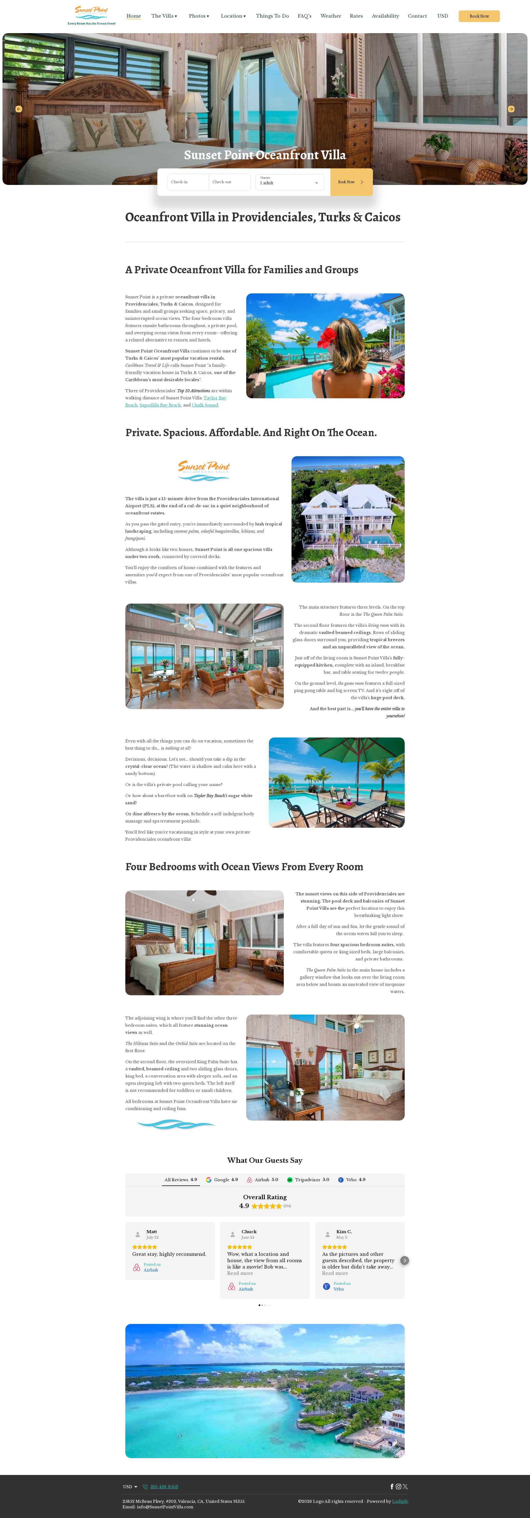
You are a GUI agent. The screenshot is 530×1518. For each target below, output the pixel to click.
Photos (199, 16)
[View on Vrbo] (327, 1234)
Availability (385, 16)
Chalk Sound (205, 405)
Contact (417, 16)
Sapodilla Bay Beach (160, 405)
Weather (330, 16)
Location (233, 16)
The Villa (164, 16)
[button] (125, 1260)
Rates (356, 16)
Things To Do (272, 16)
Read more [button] (240, 1273)
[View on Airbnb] (137, 1234)
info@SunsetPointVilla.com (165, 1506)
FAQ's (305, 16)
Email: (129, 1506)
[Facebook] (392, 1486)
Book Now (479, 16)
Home (134, 16)
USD (443, 16)
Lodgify (400, 1501)
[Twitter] (405, 1486)
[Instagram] (398, 1486)
